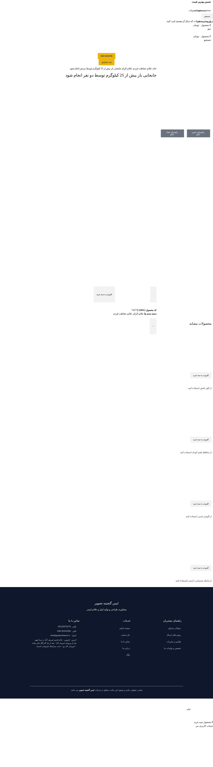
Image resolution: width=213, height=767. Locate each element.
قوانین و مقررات (173, 641)
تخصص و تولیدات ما (172, 648)
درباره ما (126, 648)
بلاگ (128, 655)
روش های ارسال (174, 635)
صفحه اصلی (124, 628)
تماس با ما (125, 641)
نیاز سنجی (125, 635)
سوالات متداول (174, 628)
